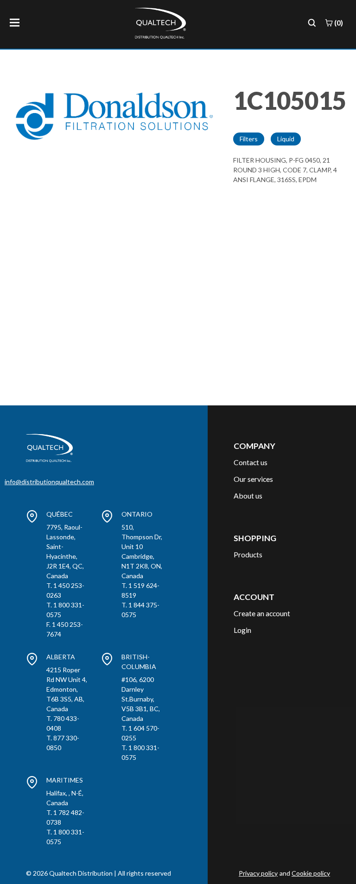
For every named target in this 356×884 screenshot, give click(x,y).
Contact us (250, 462)
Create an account (262, 613)
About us (248, 495)
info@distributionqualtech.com (49, 482)
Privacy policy (258, 873)
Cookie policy (311, 873)
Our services (253, 478)
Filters (249, 139)
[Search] (312, 22)
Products (248, 554)
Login (242, 629)
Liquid (285, 139)
